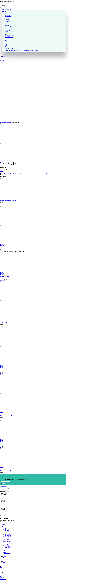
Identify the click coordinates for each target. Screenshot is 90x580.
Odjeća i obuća (7, 21)
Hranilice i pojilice (7, 43)
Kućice (6, 17)
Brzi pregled (2, 245)
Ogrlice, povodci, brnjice (28, 173)
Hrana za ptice (6, 549)
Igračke (6, 44)
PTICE (6, 40)
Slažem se (4, 575)
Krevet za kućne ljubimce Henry (6, 247)
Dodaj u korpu (2, 170)
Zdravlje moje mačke (8, 38)
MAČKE (7, 28)
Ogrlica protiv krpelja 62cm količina (7, 169)
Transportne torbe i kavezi (9, 24)
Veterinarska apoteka (37, 173)
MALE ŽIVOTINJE (9, 48)
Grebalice (6, 31)
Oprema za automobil (7, 534)
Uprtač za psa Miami (3, 162)
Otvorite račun (2, 574)
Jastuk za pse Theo (4, 322)
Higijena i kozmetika (8, 16)
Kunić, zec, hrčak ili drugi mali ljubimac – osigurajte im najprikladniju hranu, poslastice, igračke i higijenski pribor (22, 50)
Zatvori (1, 567)
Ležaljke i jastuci (7, 18)
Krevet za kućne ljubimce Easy (6, 443)
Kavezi (6, 45)
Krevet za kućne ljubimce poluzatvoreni (8, 200)
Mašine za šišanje (7, 20)
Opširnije (1, 575)
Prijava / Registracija (5, 564)
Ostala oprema (7, 25)
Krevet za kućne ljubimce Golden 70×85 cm (8, 369)
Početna (1, 122)
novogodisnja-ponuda (58, 173)
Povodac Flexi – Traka (4, 276)
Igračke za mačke (6, 542)
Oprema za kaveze (8, 46)
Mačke (4, 122)
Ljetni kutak (7, 19)
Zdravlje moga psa (8, 26)
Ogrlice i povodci (7, 34)
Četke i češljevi (7, 15)
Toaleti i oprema (7, 36)
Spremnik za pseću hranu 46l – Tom (7, 415)
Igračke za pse (6, 528)
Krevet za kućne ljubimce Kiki (6, 470)
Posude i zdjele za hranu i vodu (9, 23)
